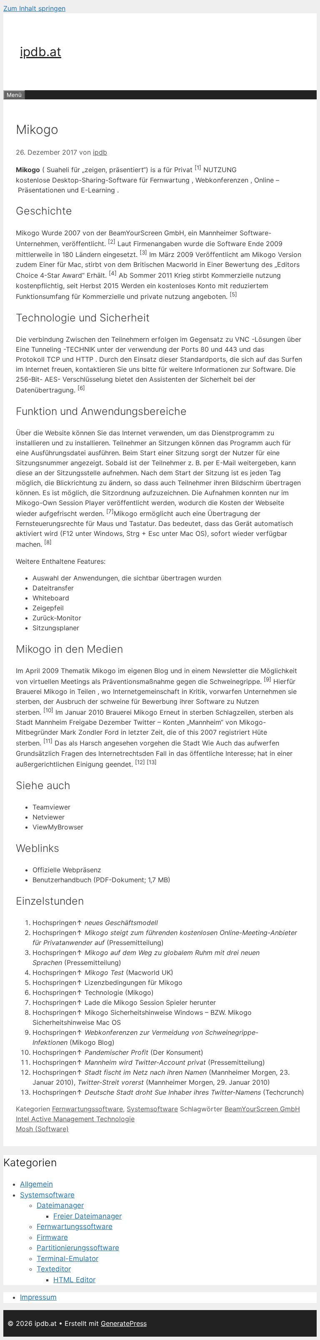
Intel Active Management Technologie (75, 1119)
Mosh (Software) (42, 1129)
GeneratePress (124, 1323)
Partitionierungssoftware (78, 1248)
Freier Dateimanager (87, 1216)
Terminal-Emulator (67, 1258)
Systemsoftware (152, 1109)
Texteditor (54, 1269)
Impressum (38, 1297)
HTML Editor (74, 1280)
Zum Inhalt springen (34, 8)
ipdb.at (40, 51)
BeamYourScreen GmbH (262, 1109)
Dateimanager (60, 1205)
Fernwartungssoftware (87, 1109)
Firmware (52, 1237)
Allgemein (36, 1184)
